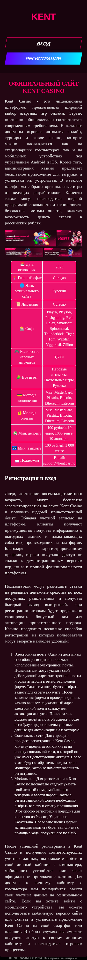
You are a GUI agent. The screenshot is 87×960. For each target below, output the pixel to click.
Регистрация (43, 58)
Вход (43, 43)
